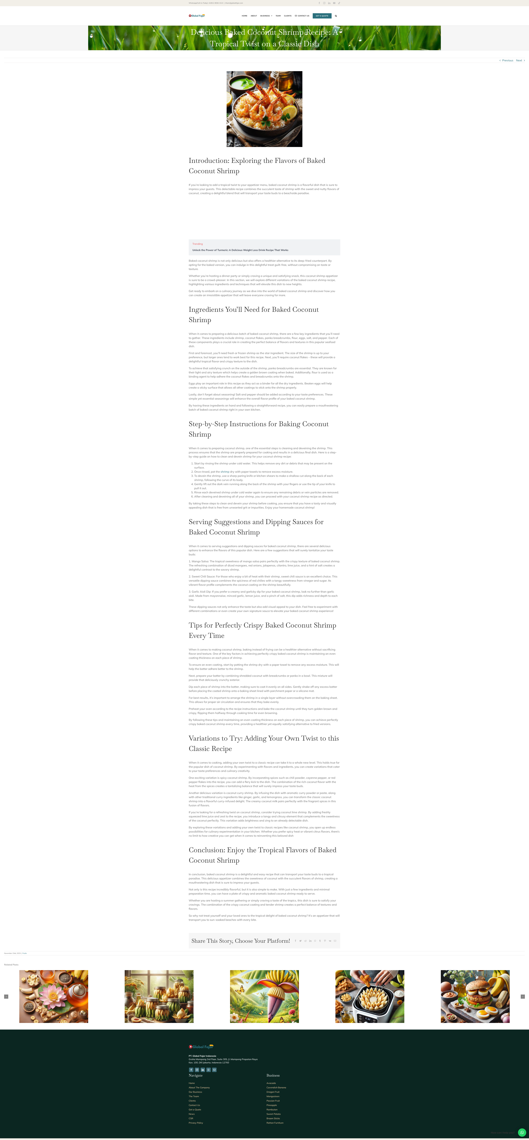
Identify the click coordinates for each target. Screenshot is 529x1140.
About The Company (199, 1087)
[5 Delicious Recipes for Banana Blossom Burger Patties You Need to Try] (475, 972)
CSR (191, 1118)
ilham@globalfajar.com (234, 3)
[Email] (335, 941)
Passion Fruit (273, 1100)
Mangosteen (273, 1096)
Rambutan (272, 1109)
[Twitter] (300, 941)
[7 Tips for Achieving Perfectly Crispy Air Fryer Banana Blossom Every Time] (369, 972)
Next (519, 60)
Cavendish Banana (276, 1087)
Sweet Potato (274, 1114)
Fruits (24, 953)
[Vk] (330, 941)
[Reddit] (305, 941)
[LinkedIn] (310, 941)
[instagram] (197, 1070)
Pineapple (272, 1105)
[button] (336, 15)
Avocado (271, 1083)
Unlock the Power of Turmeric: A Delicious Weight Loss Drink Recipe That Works (240, 250)
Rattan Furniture (275, 1122)
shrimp (225, 471)
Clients (192, 1100)
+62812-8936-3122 (215, 3)
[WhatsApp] (315, 941)
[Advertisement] (264, 217)
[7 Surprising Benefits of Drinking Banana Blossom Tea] (53, 972)
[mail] (214, 1070)
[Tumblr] (320, 941)
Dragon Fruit (273, 1092)
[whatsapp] (208, 1070)
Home (192, 1083)
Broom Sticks (273, 1118)
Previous (507, 60)
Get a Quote (195, 1109)
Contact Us (194, 1105)
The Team (194, 1096)
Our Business (195, 1092)
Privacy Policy (196, 1122)
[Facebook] (295, 941)
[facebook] (191, 1070)
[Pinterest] (324, 941)
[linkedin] (203, 1070)
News (192, 1114)
